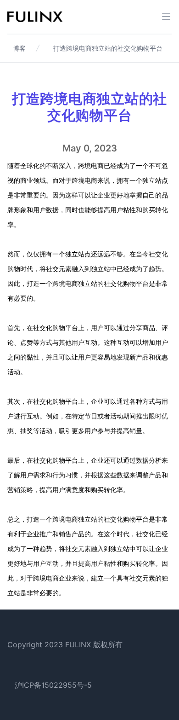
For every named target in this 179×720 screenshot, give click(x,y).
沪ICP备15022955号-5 (53, 685)
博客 (19, 48)
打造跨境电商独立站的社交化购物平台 (107, 48)
